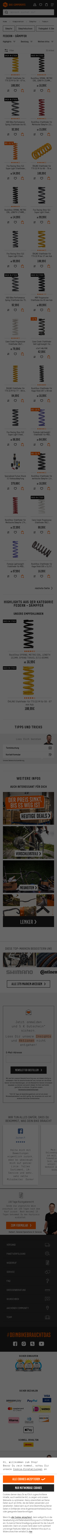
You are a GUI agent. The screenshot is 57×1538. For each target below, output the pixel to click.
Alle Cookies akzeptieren (26, 1479)
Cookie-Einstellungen (27, 1469)
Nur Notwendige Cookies (28, 1488)
